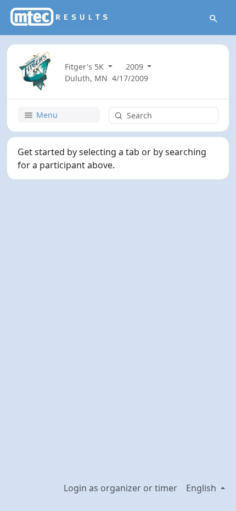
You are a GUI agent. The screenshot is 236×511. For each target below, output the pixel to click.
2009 (135, 66)
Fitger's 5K (85, 66)
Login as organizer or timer (120, 488)
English (202, 488)
